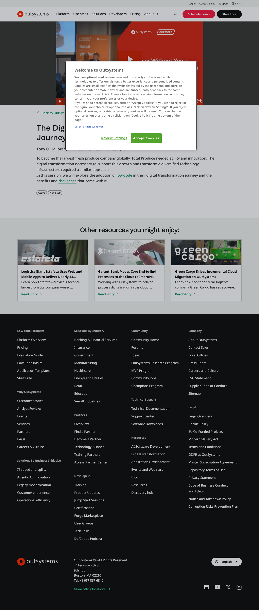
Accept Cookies (146, 138)
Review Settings (114, 138)
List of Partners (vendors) (88, 126)
